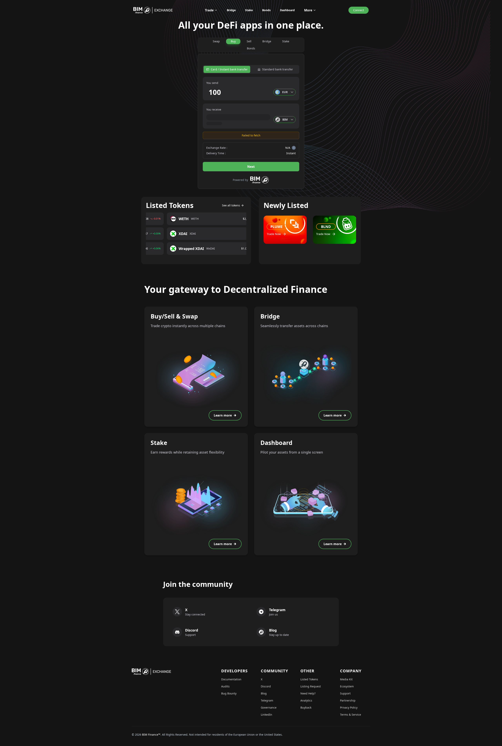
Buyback (305, 707)
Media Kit (346, 679)
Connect (358, 10)
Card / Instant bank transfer (229, 69)
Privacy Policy (348, 707)
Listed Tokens (309, 679)
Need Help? (308, 693)
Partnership (348, 700)
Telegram (267, 700)
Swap (216, 41)
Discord (266, 686)
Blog (264, 693)
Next (251, 166)
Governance (268, 707)
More (308, 10)
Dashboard (287, 10)
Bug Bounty (228, 693)
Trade (209, 10)
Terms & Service (350, 714)
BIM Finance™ (151, 734)
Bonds (266, 10)
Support (345, 693)
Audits (225, 686)
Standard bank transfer (277, 69)
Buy (233, 41)
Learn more (223, 415)
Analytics (306, 700)
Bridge (231, 10)
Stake (249, 10)
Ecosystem (347, 686)
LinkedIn (266, 714)
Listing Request (310, 686)
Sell (249, 41)
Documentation (231, 679)
